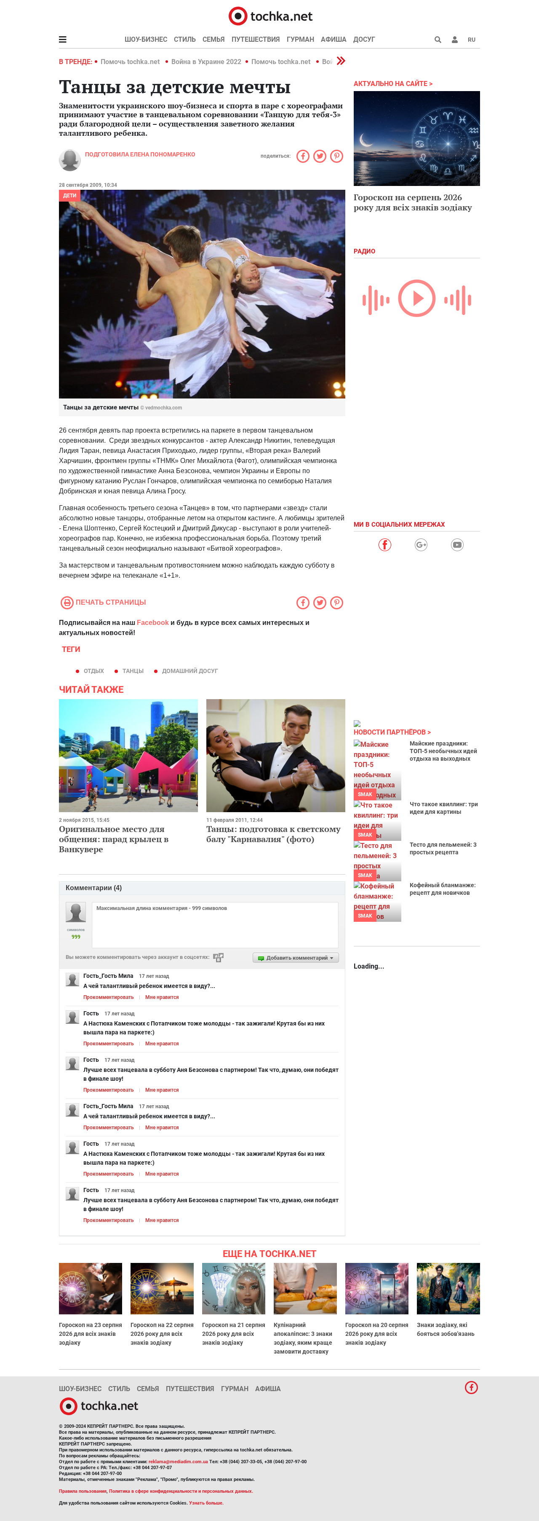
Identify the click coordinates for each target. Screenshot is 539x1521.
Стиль (185, 39)
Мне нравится (162, 997)
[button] (454, 39)
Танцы (133, 671)
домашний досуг (190, 671)
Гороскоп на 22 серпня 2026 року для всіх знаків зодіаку (162, 1334)
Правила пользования (83, 1491)
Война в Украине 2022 (206, 62)
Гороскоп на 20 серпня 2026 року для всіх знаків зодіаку (376, 1334)
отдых (94, 671)
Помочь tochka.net (131, 62)
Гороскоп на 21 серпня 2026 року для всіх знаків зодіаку (233, 1334)
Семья (214, 39)
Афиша (334, 39)
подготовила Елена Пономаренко (140, 154)
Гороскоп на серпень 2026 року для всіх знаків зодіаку (413, 202)
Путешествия (256, 39)
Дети (69, 196)
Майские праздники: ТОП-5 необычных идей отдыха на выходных (443, 751)
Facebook (153, 622)
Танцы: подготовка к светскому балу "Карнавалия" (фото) (273, 834)
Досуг (364, 39)
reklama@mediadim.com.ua (178, 1461)
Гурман (300, 39)
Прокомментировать (108, 997)
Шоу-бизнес (146, 39)
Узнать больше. (206, 1503)
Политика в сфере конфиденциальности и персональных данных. (181, 1491)
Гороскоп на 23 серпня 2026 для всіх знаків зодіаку (90, 1334)
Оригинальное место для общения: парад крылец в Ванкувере (113, 839)
